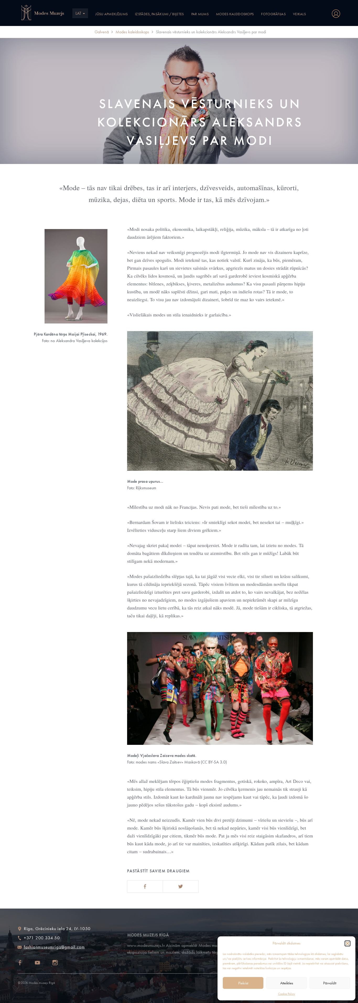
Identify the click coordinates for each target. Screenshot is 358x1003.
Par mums (200, 14)
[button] (347, 943)
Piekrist (243, 983)
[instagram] (59, 963)
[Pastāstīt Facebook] (145, 886)
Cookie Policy (286, 994)
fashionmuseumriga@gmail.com (54, 947)
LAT (78, 13)
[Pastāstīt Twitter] (181, 886)
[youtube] (42, 963)
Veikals (299, 14)
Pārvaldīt (329, 983)
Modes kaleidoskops (235, 14)
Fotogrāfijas (273, 14)
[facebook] (24, 963)
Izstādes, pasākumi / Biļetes (159, 14)
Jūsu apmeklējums (111, 14)
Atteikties (286, 983)
